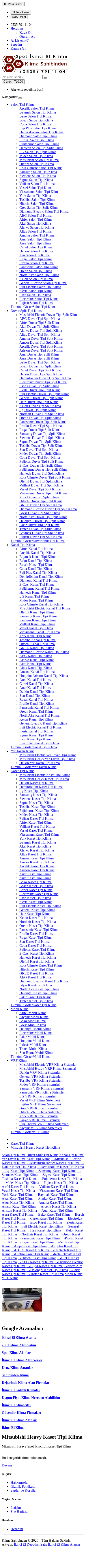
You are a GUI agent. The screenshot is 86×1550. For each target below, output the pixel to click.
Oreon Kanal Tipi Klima (36, 711)
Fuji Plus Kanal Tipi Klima (38, 572)
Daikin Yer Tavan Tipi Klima (39, 763)
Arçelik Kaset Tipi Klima (36, 866)
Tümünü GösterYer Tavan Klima (33, 767)
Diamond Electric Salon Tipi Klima (44, 211)
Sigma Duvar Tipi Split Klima (40, 441)
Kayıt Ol (25, 32)
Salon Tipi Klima (22, 104)
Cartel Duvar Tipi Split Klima (40, 370)
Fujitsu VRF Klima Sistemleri (40, 1104)
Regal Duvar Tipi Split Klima (39, 430)
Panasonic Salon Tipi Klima (38, 267)
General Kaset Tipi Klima (37, 910)
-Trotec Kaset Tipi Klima (45, 1274)
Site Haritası (19, 1511)
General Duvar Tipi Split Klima (41, 398)
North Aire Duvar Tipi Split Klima (43, 517)
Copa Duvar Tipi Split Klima (39, 457)
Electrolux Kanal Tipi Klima (39, 743)
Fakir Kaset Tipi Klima (35, 997)
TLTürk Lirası (20, 12)
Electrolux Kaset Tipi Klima (38, 894)
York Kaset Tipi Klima (35, 838)
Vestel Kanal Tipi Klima (36, 628)
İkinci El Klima (13, 1427)
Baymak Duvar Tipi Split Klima (41, 533)
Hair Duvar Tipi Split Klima (38, 402)
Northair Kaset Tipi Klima (37, 922)
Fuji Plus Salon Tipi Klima (37, 128)
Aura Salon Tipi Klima (35, 243)
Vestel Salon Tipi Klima (35, 188)
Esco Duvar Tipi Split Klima (39, 386)
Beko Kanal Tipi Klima (35, 561)
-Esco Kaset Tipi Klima (44, 1222)
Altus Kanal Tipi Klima (35, 668)
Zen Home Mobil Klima (36, 1052)
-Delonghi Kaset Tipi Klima (47, 1270)
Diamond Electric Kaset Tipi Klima (44, 981)
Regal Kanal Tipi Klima (36, 699)
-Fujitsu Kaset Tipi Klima (59, 1183)
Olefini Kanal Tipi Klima (36, 612)
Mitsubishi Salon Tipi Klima (39, 160)
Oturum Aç (27, 36)
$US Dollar (19, 17)
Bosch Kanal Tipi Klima (36, 564)
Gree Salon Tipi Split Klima (38, 207)
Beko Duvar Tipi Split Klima (39, 362)
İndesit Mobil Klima (33, 1045)
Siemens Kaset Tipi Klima (37, 799)
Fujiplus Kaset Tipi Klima (37, 949)
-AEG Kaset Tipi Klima (36, 1262)
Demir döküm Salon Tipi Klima (41, 132)
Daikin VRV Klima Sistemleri (40, 1072)
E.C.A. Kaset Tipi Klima (36, 953)
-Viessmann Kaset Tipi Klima (57, 1190)
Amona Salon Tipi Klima (36, 235)
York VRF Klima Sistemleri (38, 1116)
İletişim (16, 1507)
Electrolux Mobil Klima (35, 1033)
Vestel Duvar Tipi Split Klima (40, 489)
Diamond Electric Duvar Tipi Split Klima (48, 509)
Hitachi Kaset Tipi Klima (36, 969)
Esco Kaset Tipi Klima (35, 898)
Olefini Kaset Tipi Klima (36, 961)
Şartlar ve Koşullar (24, 1490)
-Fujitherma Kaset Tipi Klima (60, 1179)
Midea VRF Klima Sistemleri (39, 1084)
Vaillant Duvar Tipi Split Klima (41, 485)
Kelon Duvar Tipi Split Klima (40, 406)
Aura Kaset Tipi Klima (35, 878)
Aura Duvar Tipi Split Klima (39, 358)
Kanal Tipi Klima (23, 545)
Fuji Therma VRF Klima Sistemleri (44, 1124)
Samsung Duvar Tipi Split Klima (42, 434)
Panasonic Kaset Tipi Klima (38, 929)
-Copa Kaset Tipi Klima (29, 1246)
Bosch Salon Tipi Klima (36, 120)
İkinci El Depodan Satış (30, 1544)
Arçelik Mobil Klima (34, 1017)
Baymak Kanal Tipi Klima (37, 557)
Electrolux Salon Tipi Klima (38, 299)
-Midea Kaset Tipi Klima (20, 1183)
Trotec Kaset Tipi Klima (36, 1001)
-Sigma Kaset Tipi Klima (57, 1175)
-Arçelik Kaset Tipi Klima (56, 1206)
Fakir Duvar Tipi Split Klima (39, 525)
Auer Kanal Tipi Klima (35, 687)
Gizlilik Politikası (23, 1486)
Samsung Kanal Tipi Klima (38, 616)
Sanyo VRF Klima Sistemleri (39, 1120)
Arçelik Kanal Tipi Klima (37, 553)
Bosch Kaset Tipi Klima (36, 886)
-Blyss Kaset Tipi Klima (44, 1266)
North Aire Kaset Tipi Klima (39, 989)
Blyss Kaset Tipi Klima (35, 985)
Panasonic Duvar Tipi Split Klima (42, 422)
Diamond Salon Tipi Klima (38, 136)
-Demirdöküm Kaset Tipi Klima (60, 1167)
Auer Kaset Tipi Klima (35, 874)
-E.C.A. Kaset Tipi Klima (30, 1250)
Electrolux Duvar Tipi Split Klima (43, 382)
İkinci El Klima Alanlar (19, 1420)
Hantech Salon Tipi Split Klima (41, 148)
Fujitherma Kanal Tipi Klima (39, 588)
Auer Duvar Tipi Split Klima (39, 354)
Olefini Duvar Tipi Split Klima (40, 481)
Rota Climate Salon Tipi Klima (40, 168)
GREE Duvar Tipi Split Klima (40, 505)
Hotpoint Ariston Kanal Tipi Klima (43, 676)
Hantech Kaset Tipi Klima (37, 957)
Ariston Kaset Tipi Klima (36, 870)
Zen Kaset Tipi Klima (34, 941)
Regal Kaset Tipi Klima (35, 937)
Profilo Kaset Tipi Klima (36, 933)
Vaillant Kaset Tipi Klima (37, 826)
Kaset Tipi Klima (22, 771)
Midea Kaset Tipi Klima (36, 814)
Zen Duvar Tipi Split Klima (38, 449)
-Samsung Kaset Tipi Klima (55, 1171)
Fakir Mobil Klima (32, 1037)
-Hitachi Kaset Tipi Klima (37, 1258)
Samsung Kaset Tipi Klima (38, 795)
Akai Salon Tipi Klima (35, 223)
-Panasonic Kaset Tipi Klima (39, 1238)
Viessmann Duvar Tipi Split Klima (43, 493)
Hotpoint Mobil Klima (34, 1041)
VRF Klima (19, 1060)
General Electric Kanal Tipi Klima (43, 723)
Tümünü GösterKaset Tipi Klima (33, 1005)
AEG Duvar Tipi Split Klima (39, 318)
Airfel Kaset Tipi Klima (35, 822)
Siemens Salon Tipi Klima (37, 176)
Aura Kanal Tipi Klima (35, 680)
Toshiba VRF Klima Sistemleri (40, 1080)
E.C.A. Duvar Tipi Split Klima (40, 465)
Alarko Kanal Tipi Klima (36, 660)
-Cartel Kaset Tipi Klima (44, 1218)
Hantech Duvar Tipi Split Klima (41, 473)
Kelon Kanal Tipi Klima (36, 719)
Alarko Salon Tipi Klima (36, 227)
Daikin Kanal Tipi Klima (36, 691)
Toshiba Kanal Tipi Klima (37, 640)
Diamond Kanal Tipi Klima (38, 580)
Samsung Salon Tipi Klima (38, 172)
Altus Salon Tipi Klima (35, 231)
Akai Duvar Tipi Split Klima (39, 326)
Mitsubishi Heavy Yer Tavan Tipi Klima (47, 759)
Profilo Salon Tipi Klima (36, 263)
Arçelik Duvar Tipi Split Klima (41, 346)
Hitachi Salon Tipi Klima (36, 203)
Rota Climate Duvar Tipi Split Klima (45, 477)
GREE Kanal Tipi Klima (36, 648)
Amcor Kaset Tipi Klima (36, 862)
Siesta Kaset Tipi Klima (35, 902)
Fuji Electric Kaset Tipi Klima (40, 906)
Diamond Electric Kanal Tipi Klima (44, 652)
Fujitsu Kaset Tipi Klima (36, 818)
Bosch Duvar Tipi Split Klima (40, 366)
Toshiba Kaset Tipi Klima (37, 807)
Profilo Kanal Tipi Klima (36, 703)
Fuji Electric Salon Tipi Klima (40, 287)
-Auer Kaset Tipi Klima (55, 1210)
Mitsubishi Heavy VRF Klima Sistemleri (47, 1068)
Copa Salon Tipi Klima (35, 124)
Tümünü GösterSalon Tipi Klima (33, 307)
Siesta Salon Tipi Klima (35, 291)
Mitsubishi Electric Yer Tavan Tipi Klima (47, 755)
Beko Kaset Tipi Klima (35, 882)
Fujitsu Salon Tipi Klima (36, 303)
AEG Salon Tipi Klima (35, 215)
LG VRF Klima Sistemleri (37, 1096)
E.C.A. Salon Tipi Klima (36, 140)
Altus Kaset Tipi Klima (35, 854)
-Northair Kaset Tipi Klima (38, 1234)
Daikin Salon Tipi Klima (36, 251)
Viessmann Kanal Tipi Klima (39, 632)
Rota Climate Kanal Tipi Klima (41, 604)
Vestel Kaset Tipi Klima (35, 830)
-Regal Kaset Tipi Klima (36, 1242)
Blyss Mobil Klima (32, 1025)
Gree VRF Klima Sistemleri (38, 1108)
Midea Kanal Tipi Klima (36, 600)
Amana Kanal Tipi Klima (37, 672)
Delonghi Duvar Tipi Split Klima (42, 521)
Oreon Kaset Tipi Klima (36, 926)
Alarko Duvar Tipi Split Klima (40, 330)
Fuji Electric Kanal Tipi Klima (40, 727)
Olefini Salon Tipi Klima (36, 164)
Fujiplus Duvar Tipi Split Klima (41, 461)
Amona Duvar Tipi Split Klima (41, 338)
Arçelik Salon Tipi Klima (36, 108)
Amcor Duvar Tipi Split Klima (40, 342)
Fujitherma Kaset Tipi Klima (39, 810)
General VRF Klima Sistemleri (40, 1076)
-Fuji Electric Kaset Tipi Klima (40, 1226)
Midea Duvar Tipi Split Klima (40, 453)
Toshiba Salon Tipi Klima (37, 199)
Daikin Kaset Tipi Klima (36, 783)
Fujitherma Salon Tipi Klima (39, 144)
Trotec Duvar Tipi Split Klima (40, 529)
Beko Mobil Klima (32, 1021)
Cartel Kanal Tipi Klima (36, 684)
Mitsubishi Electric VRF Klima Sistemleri (48, 1064)
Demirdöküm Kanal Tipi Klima (41, 576)
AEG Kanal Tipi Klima (35, 656)
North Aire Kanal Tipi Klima (39, 715)
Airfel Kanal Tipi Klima (36, 549)
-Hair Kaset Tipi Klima (43, 1230)
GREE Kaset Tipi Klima (36, 973)
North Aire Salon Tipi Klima (39, 275)
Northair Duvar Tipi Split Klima (41, 414)
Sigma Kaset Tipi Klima (36, 803)
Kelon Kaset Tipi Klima (36, 918)
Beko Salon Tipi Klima (35, 116)
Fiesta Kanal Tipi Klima (36, 731)
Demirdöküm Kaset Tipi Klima (41, 787)
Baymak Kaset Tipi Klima (37, 842)
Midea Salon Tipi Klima (36, 156)
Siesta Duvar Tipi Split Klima (39, 390)
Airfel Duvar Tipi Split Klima (39, 322)
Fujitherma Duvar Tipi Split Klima (43, 469)
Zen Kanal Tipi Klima (34, 695)
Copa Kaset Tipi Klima (35, 945)
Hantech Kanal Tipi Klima (37, 592)
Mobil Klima (19, 1009)
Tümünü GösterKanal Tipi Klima (34, 747)
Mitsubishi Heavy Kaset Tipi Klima (44, 779)
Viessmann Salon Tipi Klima (39, 192)
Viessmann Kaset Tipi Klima (39, 834)
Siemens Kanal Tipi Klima (37, 620)
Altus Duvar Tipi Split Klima (39, 334)
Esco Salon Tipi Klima (35, 295)
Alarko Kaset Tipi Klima (36, 850)
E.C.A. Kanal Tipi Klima (36, 584)
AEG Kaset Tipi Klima (35, 977)
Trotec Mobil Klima (33, 1049)
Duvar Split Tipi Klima (27, 311)
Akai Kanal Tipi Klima (35, 664)
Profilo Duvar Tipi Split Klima (40, 426)
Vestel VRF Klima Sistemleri (39, 1100)
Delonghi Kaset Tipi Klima (38, 993)
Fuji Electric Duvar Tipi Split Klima (44, 394)
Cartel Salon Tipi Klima (35, 247)
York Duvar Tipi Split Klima (39, 497)
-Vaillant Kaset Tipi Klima (55, 1187)
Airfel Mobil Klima (32, 1013)
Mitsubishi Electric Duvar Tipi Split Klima (48, 315)
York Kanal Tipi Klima (35, 636)
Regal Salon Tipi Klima (35, 259)
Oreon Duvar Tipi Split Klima (40, 418)
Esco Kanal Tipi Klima (35, 739)
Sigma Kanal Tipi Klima (36, 735)
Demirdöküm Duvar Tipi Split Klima (45, 378)
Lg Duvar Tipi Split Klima (37, 410)
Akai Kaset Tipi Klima (35, 846)
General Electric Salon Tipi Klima (43, 283)
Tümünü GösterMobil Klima (30, 1056)
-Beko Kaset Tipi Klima (52, 1214)
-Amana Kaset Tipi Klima (54, 1202)
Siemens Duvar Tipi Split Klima (41, 438)
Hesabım (17, 1529)
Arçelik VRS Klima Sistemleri (40, 1128)
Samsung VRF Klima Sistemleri (41, 1088)
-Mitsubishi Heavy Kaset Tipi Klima (53, 1163)
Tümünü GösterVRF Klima (30, 1132)
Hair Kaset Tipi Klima (34, 914)
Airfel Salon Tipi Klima (35, 219)
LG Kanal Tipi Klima (34, 596)
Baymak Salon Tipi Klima (37, 112)
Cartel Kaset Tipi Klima (35, 890)
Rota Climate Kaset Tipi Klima (40, 965)
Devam (7, 1465)
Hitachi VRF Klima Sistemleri (40, 1112)
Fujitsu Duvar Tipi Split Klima (40, 537)
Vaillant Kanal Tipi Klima (37, 624)
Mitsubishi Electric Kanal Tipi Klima (45, 608)
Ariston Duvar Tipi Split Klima (41, 350)
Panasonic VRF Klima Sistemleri (42, 1092)
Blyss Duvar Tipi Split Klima (39, 513)
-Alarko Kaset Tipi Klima (53, 1198)
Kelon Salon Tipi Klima (36, 279)
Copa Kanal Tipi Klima (35, 568)
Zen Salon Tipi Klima (34, 255)
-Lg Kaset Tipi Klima (18, 1171)
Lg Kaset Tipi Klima (33, 791)
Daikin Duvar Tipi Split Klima (40, 374)
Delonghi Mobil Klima (35, 1029)
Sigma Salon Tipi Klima (36, 180)
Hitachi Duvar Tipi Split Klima (40, 501)
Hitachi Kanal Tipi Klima (37, 644)
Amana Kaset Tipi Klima (36, 858)
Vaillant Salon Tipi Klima (37, 184)
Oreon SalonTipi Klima (35, 271)
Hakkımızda (19, 1482)
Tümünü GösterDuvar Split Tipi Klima (38, 541)
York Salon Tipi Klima (35, 195)
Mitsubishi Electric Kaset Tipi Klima (44, 775)
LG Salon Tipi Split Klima (37, 152)
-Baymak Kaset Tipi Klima (54, 1194)
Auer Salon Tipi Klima (35, 239)
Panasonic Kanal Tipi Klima (39, 707)
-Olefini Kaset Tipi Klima (30, 1254)
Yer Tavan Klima (22, 751)
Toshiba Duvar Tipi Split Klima (41, 445)
